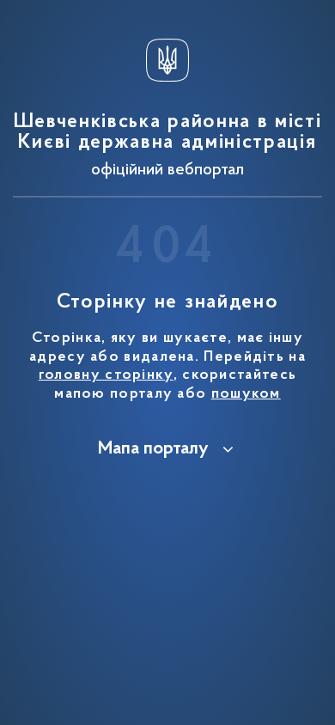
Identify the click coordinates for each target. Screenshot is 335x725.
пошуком (246, 394)
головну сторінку (106, 375)
